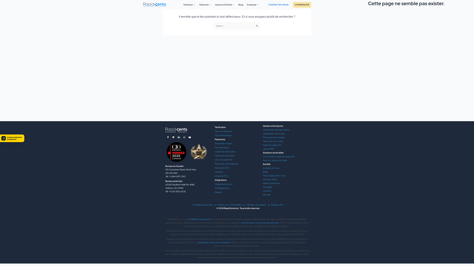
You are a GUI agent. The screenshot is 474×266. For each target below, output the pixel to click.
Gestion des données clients (276, 129)
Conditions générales (203, 204)
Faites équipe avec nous (274, 175)
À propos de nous (271, 168)
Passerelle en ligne (223, 143)
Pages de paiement (272, 145)
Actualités (267, 187)
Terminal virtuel (222, 147)
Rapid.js (218, 192)
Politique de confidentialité (229, 204)
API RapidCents (222, 188)
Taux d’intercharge (223, 135)
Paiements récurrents (225, 155)
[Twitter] (173, 137)
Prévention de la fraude (274, 137)
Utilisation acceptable (256, 204)
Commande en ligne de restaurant (279, 156)
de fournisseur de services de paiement (260, 222)
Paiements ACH (222, 167)
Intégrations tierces (224, 184)
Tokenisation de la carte (274, 133)
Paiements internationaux (226, 163)
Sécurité (267, 194)
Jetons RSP (268, 149)
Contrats (219, 172)
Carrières (267, 191)
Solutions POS (221, 176)
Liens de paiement (223, 159)
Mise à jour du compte (273, 141)
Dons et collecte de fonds (275, 160)
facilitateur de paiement (200, 219)
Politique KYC (277, 204)
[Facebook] (168, 137)
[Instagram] (184, 137)
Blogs (265, 171)
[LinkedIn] (179, 137)
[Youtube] (189, 137)
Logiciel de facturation (225, 151)
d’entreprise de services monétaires (214, 242)
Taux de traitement (223, 131)
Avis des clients (270, 179)
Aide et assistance (271, 183)
